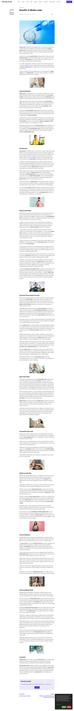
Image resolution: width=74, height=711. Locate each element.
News (31, 1)
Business (40, 1)
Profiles (27, 1)
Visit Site (37, 687)
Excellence (69, 1)
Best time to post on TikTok (24, 695)
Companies (46, 1)
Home (19, 1)
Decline (69, 707)
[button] (54, 14)
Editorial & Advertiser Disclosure (12, 12)
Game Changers (52, 1)
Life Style (21, 7)
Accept (64, 707)
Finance (23, 1)
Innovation (58, 1)
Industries (35, 1)
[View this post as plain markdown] (52, 14)
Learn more (58, 704)
